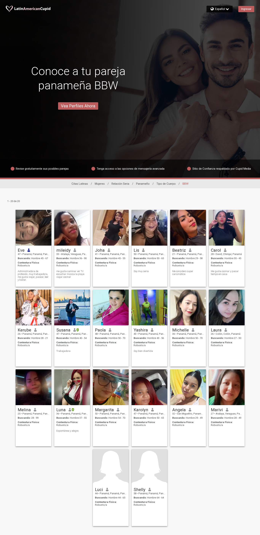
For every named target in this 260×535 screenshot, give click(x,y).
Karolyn (141, 409)
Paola (100, 329)
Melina (24, 409)
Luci (99, 489)
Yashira (141, 329)
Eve (21, 250)
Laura (216, 329)
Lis (136, 250)
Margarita (104, 409)
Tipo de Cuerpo (166, 183)
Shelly (139, 489)
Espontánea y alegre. (67, 430)
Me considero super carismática (182, 272)
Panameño (143, 183)
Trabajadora (63, 351)
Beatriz (179, 250)
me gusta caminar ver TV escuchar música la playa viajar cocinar (70, 274)
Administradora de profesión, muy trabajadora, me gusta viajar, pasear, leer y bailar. (33, 275)
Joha (100, 250)
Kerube (24, 329)
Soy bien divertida (143, 351)
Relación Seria (120, 183)
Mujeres (100, 183)
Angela (179, 409)
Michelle (180, 329)
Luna (61, 409)
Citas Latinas (80, 183)
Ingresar (246, 9)
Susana (63, 329)
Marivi (217, 409)
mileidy (63, 250)
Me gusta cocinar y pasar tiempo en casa (225, 272)
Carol (216, 250)
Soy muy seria (141, 271)
